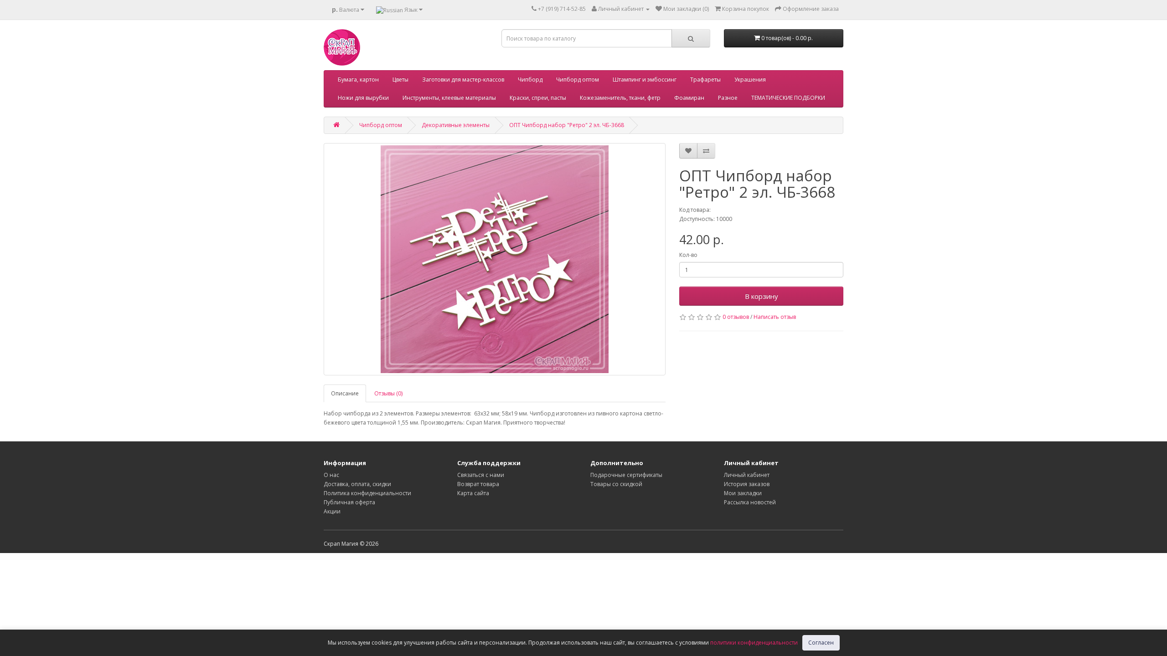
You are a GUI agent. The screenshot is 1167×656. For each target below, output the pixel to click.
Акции (332, 511)
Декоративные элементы (456, 125)
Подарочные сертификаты (626, 475)
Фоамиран (689, 98)
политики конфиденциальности (754, 642)
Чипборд (530, 79)
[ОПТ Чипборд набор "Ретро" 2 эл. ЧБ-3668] (495, 259)
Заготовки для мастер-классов (463, 79)
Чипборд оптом (577, 79)
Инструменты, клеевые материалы (449, 98)
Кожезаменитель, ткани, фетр (620, 98)
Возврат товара (478, 484)
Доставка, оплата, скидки (357, 484)
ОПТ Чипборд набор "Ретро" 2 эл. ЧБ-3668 (566, 125)
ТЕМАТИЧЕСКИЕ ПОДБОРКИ (788, 98)
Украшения (750, 79)
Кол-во (688, 255)
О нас (331, 475)
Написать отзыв (775, 317)
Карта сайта (473, 493)
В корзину (761, 296)
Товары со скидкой (616, 484)
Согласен (821, 642)
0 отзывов (736, 317)
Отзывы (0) (388, 393)
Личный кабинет (746, 475)
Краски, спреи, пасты (538, 98)
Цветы (400, 79)
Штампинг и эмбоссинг (644, 79)
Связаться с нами (480, 475)
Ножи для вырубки (363, 98)
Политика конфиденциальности (367, 493)
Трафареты (705, 79)
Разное (728, 98)
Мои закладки (743, 493)
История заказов (746, 484)
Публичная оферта (349, 502)
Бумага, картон (358, 79)
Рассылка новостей (750, 502)
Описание (345, 393)
